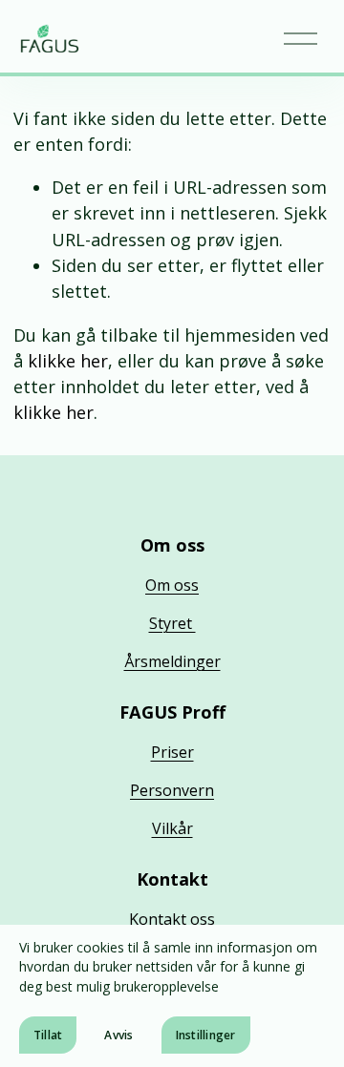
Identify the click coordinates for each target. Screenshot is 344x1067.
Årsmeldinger (172, 661)
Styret (172, 623)
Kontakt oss (172, 919)
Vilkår (172, 828)
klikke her (68, 360)
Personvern (172, 790)
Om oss (172, 585)
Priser (172, 752)
